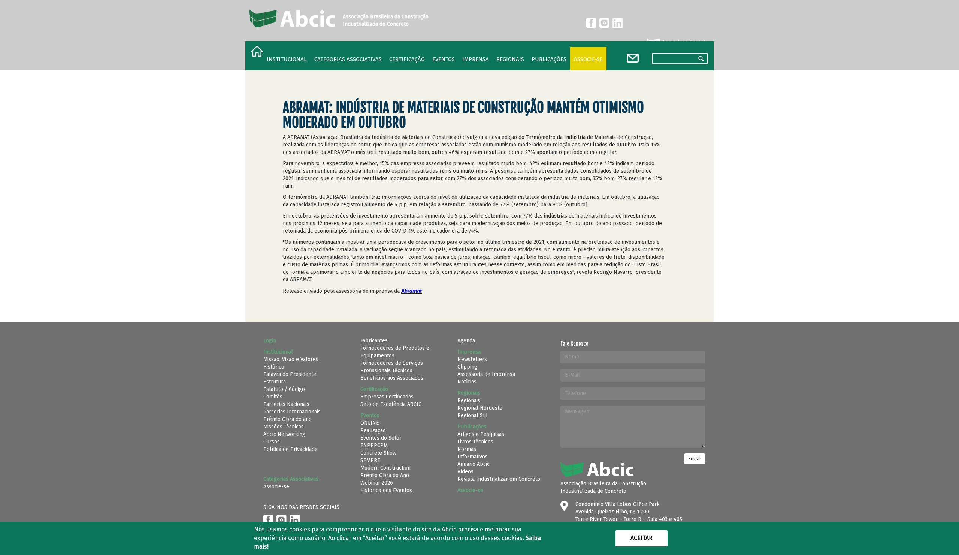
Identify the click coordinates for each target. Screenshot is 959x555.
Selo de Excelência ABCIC (390, 404)
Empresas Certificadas (387, 397)
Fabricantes (374, 340)
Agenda (466, 340)
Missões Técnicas (283, 427)
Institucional (287, 59)
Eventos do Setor (381, 438)
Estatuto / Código (284, 389)
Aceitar (641, 538)
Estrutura (274, 382)
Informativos (472, 457)
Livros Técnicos (475, 442)
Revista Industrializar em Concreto (498, 479)
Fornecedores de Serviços (391, 363)
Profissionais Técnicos (386, 370)
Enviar (695, 458)
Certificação (407, 59)
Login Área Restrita (684, 42)
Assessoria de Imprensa (486, 374)
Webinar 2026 (376, 483)
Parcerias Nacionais (286, 404)
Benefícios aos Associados (391, 378)
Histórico (273, 367)
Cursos (271, 442)
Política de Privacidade (290, 449)
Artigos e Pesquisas (480, 434)
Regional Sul (472, 415)
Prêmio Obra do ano (287, 419)
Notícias (467, 382)
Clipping (467, 367)
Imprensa (475, 59)
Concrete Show (378, 453)
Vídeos (465, 471)
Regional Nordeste (479, 408)
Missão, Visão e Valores (290, 359)
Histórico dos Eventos (386, 490)
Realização (373, 430)
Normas (466, 449)
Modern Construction (385, 468)
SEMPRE (370, 460)
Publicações (549, 59)
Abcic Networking (284, 434)
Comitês (272, 397)
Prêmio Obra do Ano (384, 475)
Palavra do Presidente (289, 374)
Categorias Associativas (348, 59)
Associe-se (588, 59)
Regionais (468, 400)
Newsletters (472, 359)
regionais (510, 59)
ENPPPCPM (374, 445)
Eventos (443, 59)
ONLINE (369, 423)
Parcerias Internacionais (292, 412)
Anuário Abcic (473, 464)
